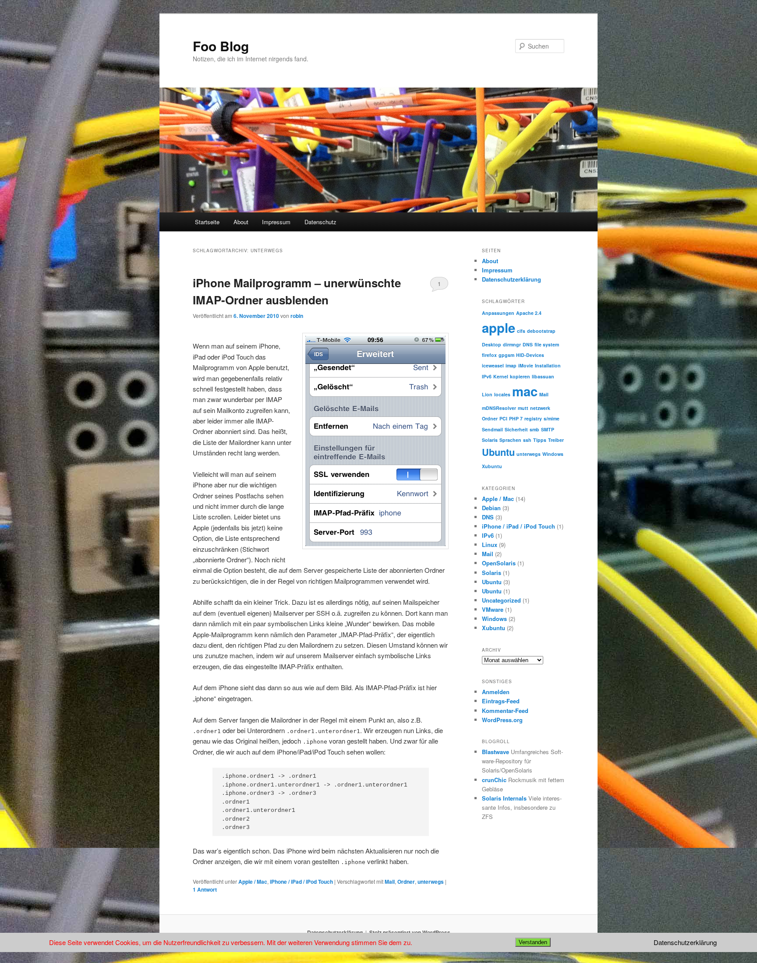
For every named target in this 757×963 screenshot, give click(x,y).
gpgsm (506, 355)
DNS (528, 344)
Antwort (205, 889)
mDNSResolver (499, 408)
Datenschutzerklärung (511, 279)
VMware (492, 609)
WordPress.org (502, 720)
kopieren (520, 376)
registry (533, 418)
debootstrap (541, 331)
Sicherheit (516, 429)
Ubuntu (498, 452)
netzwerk (540, 408)
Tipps (539, 440)
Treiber (556, 440)
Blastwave (495, 752)
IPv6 (487, 376)
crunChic (494, 780)
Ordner (406, 881)
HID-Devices (530, 355)
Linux (489, 544)
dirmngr (512, 344)
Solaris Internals (504, 798)
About (240, 222)
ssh (527, 440)
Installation (548, 365)
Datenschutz (320, 222)
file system (546, 344)
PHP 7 (516, 418)
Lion (487, 394)
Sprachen (510, 440)
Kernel (500, 376)
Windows (552, 454)
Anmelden (495, 692)
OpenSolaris (499, 563)
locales (502, 394)
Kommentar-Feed (505, 710)
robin (296, 316)
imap (511, 365)
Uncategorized (501, 600)
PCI (503, 418)
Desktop (491, 344)
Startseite (207, 222)
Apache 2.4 (528, 313)
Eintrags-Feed (501, 701)
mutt (523, 408)
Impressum (276, 222)
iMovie (525, 365)
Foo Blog (221, 45)
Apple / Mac (252, 881)
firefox (489, 355)
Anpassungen (498, 313)
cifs (521, 331)
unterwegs (430, 881)
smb (534, 429)
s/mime (551, 418)
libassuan (543, 376)
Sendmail (492, 429)
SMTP (547, 429)
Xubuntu (492, 466)
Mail (390, 881)
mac (525, 391)
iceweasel (493, 365)
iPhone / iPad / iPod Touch (301, 881)
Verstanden (533, 942)
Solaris (490, 440)
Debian (491, 508)
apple (498, 327)
